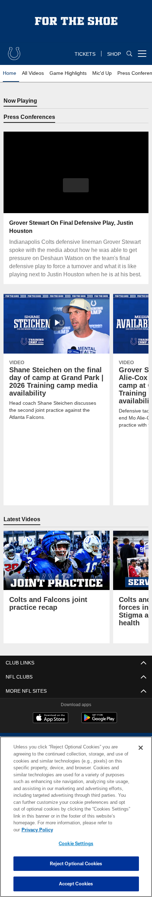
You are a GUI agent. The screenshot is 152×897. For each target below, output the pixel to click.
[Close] (140, 755)
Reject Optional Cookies (76, 863)
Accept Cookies (76, 883)
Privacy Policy (91, 829)
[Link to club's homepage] (14, 50)
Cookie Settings (76, 843)
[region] (76, 820)
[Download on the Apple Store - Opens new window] (51, 727)
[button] (76, 185)
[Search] (129, 54)
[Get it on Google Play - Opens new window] (99, 729)
